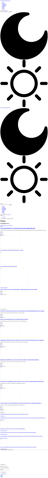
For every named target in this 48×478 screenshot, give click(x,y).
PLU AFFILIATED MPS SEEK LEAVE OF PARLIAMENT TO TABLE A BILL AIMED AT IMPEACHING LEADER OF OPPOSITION (18, 432)
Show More (6, 10)
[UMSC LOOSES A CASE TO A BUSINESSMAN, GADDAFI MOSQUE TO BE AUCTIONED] (14, 286)
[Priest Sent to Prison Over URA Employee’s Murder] (10, 264)
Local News (2, 419)
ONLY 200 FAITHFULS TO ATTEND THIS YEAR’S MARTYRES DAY (17, 228)
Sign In (9, 214)
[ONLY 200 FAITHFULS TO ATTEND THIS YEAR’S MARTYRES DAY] (6, 225)
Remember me (3, 472)
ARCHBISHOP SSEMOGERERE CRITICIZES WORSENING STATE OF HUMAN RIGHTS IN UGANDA (14, 414)
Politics (6, 434)
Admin (1, 234)
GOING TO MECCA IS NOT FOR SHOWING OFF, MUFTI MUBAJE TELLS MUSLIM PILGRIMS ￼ (20, 403)
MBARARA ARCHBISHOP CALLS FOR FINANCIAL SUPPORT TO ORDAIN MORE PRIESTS (19, 359)
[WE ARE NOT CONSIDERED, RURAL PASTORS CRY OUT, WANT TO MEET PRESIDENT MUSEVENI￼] (10, 379)
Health (1, 430)
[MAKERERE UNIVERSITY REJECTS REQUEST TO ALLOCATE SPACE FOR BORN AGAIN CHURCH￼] (10, 338)
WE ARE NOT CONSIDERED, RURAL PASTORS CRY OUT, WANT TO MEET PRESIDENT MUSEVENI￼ (22, 381)
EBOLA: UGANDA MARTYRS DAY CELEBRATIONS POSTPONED (14, 319)
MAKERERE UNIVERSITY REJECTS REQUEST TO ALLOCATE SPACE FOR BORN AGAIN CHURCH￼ (22, 340)
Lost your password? (3, 473)
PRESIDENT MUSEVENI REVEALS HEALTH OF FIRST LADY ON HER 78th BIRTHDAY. (12, 428)
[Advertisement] (24, 301)
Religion (1, 226)
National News (2, 287)
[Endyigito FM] (5, 0)
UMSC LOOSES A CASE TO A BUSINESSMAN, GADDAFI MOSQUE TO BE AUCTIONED (18, 289)
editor (1, 293)
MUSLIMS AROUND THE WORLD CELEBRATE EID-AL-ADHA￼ (11, 250)
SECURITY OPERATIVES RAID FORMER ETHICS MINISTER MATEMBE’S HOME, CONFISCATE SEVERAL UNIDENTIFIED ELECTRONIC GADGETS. (21, 436)
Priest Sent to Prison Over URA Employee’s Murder (8, 266)
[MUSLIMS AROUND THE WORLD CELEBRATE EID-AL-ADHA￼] (10, 248)
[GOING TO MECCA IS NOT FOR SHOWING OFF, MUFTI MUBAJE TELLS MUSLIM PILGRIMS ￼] (10, 401)
